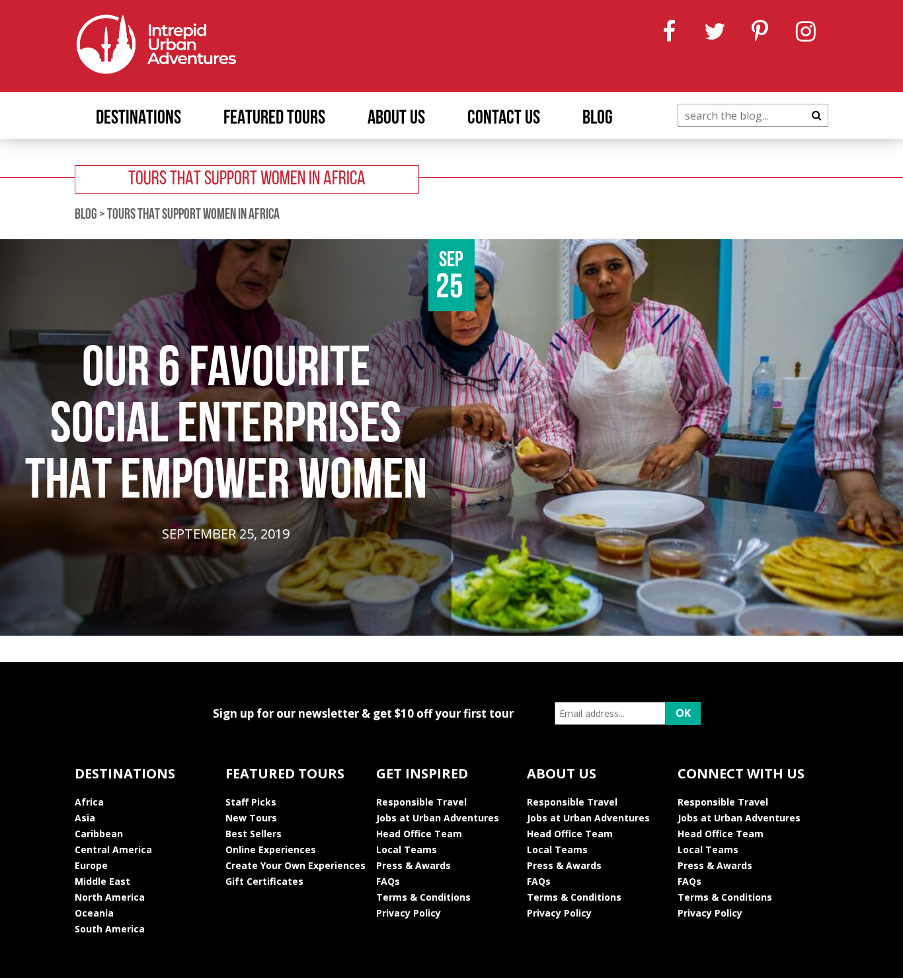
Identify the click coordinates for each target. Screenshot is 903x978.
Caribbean (99, 833)
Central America (113, 849)
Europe (91, 865)
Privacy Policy (408, 913)
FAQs (388, 881)
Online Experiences (270, 849)
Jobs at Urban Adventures (437, 817)
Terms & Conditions (423, 897)
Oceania (94, 913)
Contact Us (503, 118)
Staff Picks (250, 802)
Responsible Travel (421, 802)
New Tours (251, 817)
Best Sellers (253, 833)
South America (110, 928)
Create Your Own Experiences (295, 865)
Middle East (102, 881)
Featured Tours (274, 118)
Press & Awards (413, 865)
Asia (85, 817)
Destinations (138, 118)
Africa (89, 802)
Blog (597, 118)
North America (110, 897)
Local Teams (406, 849)
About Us (396, 118)
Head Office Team (419, 833)
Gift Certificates (264, 881)
